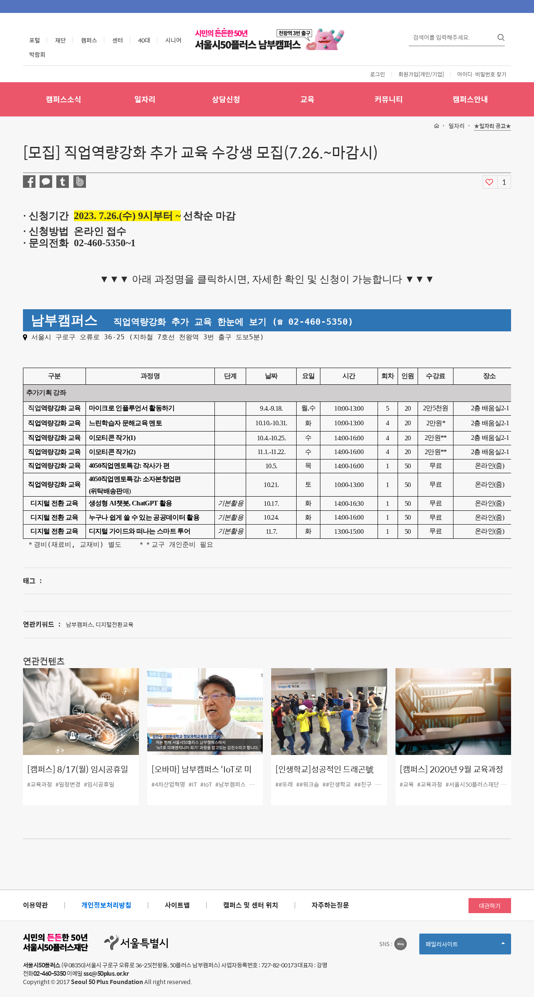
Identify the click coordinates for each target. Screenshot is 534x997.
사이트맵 (177, 905)
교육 (307, 99)
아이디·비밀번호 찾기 (481, 74)
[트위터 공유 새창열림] (62, 181)
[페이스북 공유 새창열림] (29, 181)
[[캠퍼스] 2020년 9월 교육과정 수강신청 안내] (453, 711)
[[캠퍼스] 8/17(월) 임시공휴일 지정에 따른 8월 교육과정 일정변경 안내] (81, 711)
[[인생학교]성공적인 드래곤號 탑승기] (329, 711)
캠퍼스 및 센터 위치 (250, 905)
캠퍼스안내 (470, 99)
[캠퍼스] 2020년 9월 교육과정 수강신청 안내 (451, 775)
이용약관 (35, 905)
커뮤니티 (389, 99)
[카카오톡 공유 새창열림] (46, 181)
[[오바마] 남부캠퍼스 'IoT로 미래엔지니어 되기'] (205, 711)
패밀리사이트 (456, 946)
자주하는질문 (330, 905)
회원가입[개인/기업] (421, 74)
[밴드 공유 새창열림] (79, 181)
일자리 (145, 99)
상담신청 (226, 99)
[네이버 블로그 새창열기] (400, 944)
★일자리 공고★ (492, 126)
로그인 (377, 74)
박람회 (37, 54)
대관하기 (490, 905)
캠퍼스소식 (63, 99)
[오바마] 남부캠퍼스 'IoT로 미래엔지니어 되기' (201, 775)
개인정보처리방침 (106, 905)
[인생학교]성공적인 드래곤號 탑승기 (324, 775)
